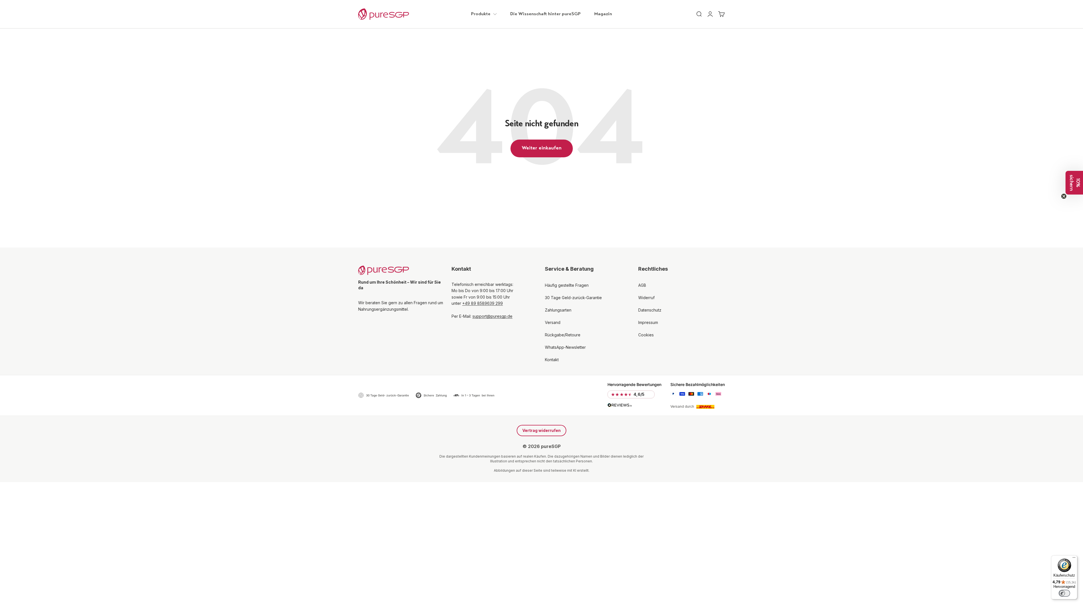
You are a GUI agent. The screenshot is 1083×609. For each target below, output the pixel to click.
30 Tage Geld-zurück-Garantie (573, 297)
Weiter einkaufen (542, 148)
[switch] (1064, 593)
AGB (642, 285)
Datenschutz (649, 310)
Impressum (648, 322)
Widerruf (646, 297)
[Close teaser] (1064, 196)
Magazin (603, 14)
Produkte (480, 14)
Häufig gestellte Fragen (567, 285)
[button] (1074, 183)
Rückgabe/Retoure (562, 334)
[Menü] (1074, 558)
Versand (552, 322)
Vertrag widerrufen (541, 430)
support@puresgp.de (492, 316)
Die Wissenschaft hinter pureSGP (545, 14)
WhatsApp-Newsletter (565, 347)
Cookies (646, 334)
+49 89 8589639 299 (482, 303)
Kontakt (552, 359)
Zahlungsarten (558, 310)
